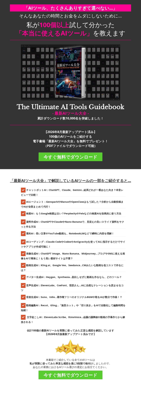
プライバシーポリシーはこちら (99, 397)
